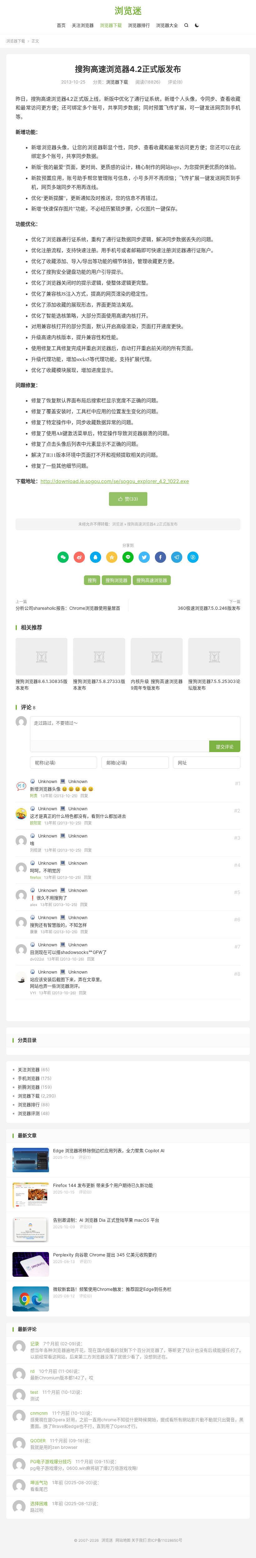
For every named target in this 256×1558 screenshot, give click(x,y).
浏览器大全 (167, 25)
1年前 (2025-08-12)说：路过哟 (65, 1507)
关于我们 (138, 1540)
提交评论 (225, 746)
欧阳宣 (35, 823)
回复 (84, 795)
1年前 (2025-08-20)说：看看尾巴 (65, 1486)
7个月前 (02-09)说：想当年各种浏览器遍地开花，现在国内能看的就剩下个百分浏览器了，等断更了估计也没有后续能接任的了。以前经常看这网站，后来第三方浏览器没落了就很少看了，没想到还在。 (137, 1350)
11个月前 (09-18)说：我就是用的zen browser (61, 1444)
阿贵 (33, 795)
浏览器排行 (139, 25)
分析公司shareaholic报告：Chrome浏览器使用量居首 (68, 608)
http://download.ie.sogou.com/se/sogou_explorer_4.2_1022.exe (115, 481)
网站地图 (123, 1540)
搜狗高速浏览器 (151, 580)
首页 (61, 25)
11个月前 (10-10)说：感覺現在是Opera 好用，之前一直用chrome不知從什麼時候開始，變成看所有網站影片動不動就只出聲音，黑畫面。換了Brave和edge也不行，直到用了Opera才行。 (137, 1419)
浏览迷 (128, 11)
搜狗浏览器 (116, 580)
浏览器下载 (111, 25)
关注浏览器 (83, 25)
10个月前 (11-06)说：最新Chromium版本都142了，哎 (61, 1374)
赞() (128, 499)
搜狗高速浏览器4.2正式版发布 (128, 69)
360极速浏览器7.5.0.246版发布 (209, 608)
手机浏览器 (29, 1078)
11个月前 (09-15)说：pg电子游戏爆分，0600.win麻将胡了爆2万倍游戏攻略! (84, 1465)
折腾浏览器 (29, 1087)
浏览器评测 (29, 1113)
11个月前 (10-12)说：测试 (57, 1395)
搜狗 (92, 580)
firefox (35, 877)
